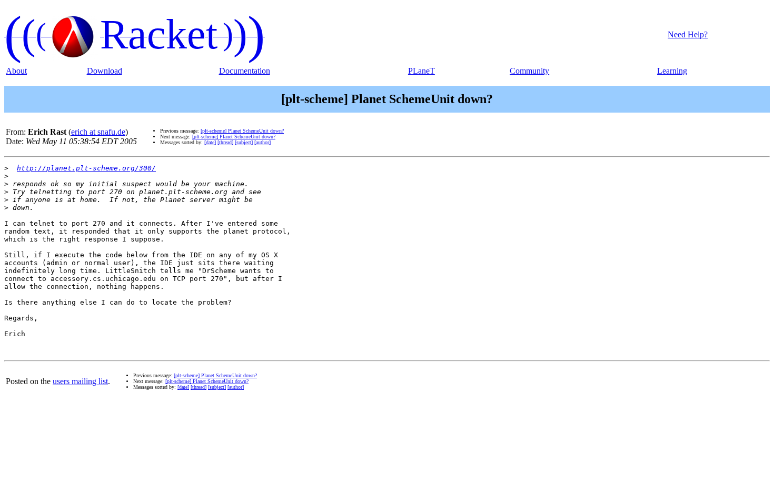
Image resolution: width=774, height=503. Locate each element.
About (16, 70)
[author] (262, 142)
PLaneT (421, 70)
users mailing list (80, 381)
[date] (210, 142)
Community (529, 70)
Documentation (244, 70)
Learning (672, 70)
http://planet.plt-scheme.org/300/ (86, 168)
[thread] (225, 142)
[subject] (244, 142)
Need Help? (688, 34)
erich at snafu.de (98, 131)
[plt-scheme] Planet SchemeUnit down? (242, 131)
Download (104, 70)
